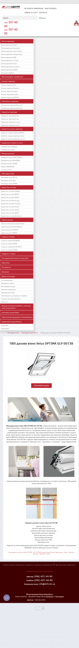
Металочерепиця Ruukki (9, 45)
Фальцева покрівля (7, 73)
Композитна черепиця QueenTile (12, 108)
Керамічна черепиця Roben (10, 116)
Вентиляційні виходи (8, 286)
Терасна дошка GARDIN (9, 233)
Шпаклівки (4, 325)
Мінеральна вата (8, 153)
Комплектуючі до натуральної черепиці (14, 296)
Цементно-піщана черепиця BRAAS (12, 133)
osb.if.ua (30, 600)
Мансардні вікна (8, 173)
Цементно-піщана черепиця (12, 129)
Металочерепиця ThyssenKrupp (11, 54)
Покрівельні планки (7, 283)
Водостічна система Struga (10, 200)
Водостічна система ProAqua (10, 204)
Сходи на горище (8, 237)
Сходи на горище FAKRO (9, 250)
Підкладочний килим (8, 293)
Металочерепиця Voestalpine (10, 48)
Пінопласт (5, 272)
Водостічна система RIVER (10, 213)
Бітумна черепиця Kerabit (9, 94)
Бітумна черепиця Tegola (9, 91)
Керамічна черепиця (9, 112)
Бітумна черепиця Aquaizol (10, 88)
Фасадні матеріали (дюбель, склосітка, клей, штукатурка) (16, 307)
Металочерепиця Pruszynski (10, 67)
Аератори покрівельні (8, 289)
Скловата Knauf (6, 170)
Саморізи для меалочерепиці (10, 299)
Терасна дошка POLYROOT (9, 230)
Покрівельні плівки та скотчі (12, 143)
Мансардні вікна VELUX (9, 177)
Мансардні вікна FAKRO (9, 184)
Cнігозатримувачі (7, 280)
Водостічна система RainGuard (11, 216)
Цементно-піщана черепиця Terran (12, 136)
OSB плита (6, 263)
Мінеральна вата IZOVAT (9, 163)
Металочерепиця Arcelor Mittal (11, 51)
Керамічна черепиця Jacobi (10, 125)
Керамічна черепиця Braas (10, 119)
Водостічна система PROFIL (10, 197)
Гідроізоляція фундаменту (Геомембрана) (17, 317)
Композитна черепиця (10, 101)
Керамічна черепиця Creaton (10, 122)
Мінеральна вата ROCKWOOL (10, 160)
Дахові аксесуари (8, 276)
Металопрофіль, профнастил (12, 77)
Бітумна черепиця (8, 81)
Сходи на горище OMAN (9, 244)
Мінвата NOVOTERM (7, 167)
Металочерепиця (8, 41)
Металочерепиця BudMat (9, 70)
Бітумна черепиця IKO (8, 85)
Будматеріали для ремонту (12, 321)
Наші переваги (50, 8)
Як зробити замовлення (33, 8)
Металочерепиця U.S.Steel (9, 60)
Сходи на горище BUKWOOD (10, 241)
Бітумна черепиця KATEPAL (10, 97)
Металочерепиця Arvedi (9, 64)
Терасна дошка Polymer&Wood (11, 227)
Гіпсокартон (6, 267)
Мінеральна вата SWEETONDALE (12, 157)
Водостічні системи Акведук (10, 191)
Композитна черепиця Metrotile (11, 105)
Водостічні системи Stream (10, 207)
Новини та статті (31, 13)
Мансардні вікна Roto (8, 180)
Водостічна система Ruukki (10, 210)
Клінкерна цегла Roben (10, 312)
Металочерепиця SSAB (8, 57)
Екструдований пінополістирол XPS (15, 258)
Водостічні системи (9, 187)
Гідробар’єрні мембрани (9, 147)
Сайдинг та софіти (8, 254)
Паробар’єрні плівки (8, 150)
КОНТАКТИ (43, 13)
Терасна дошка (7, 220)
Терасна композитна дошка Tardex (12, 224)
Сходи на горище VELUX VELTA (11, 247)
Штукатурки (5, 328)
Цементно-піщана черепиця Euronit (13, 139)
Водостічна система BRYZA (10, 194)
